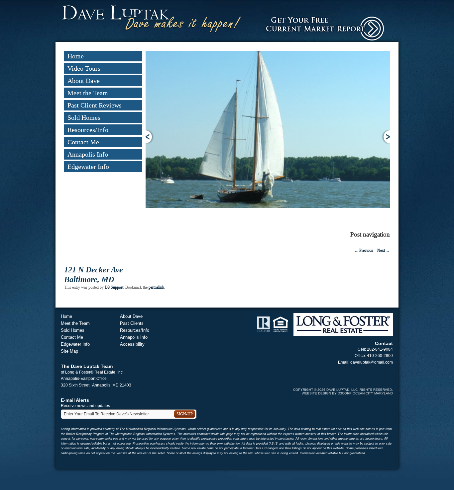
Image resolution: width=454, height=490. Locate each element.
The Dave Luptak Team (87, 366)
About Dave (83, 80)
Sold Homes (83, 117)
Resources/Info (87, 129)
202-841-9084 (380, 349)
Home (75, 56)
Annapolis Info (87, 154)
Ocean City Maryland (373, 393)
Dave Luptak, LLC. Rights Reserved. (359, 389)
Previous (150, 137)
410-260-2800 (380, 355)
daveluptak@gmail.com (371, 362)
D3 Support (114, 287)
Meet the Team (87, 93)
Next (386, 137)
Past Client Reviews (94, 105)
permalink (156, 287)
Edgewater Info (88, 166)
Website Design (316, 393)
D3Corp (345, 393)
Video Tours (83, 68)
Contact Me (83, 142)
